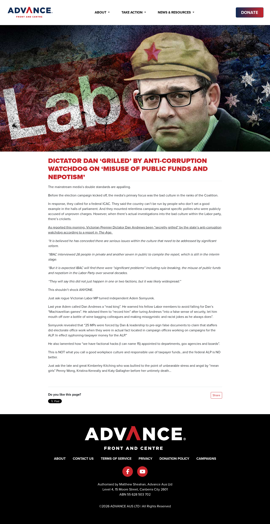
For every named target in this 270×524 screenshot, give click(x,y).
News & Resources (175, 12)
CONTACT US (83, 458)
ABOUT (60, 458)
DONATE (249, 12)
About (101, 12)
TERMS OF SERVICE (116, 458)
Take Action (132, 12)
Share (216, 395)
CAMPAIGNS (206, 458)
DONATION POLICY (174, 458)
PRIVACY (145, 458)
